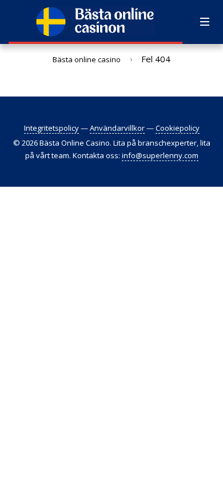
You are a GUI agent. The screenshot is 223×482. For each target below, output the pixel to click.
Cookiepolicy (178, 128)
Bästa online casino (87, 59)
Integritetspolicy (51, 128)
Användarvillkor (117, 128)
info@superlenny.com (160, 155)
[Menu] (204, 22)
